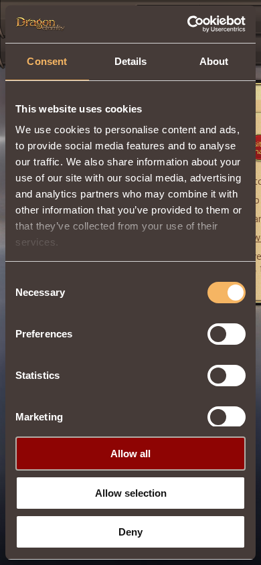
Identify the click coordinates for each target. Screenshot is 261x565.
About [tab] (214, 61)
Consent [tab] (47, 61)
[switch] (226, 334)
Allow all (130, 453)
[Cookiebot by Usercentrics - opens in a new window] (188, 24)
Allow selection (131, 493)
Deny (130, 532)
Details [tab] (130, 61)
